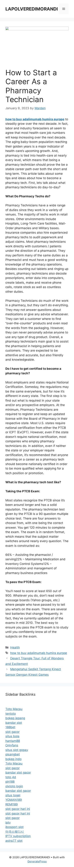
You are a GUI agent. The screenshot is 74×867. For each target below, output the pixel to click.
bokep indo (13, 759)
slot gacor (12, 732)
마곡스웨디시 (14, 831)
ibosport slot (14, 827)
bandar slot (13, 722)
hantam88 (12, 741)
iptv (8, 822)
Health (15, 647)
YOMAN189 (13, 800)
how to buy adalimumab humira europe (38, 653)
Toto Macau (13, 709)
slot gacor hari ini (17, 809)
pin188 (10, 781)
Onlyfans (11, 745)
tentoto (10, 713)
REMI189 (11, 804)
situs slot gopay (16, 750)
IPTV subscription (18, 836)
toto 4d (10, 777)
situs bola (12, 736)
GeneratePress (37, 861)
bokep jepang (15, 718)
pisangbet (12, 754)
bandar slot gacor (18, 772)
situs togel (12, 795)
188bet (10, 727)
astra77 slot (13, 840)
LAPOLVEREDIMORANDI (31, 9)
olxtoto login (14, 786)
